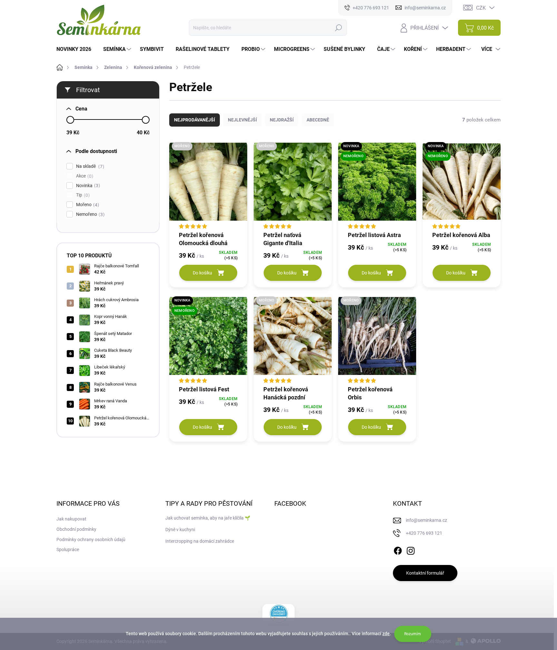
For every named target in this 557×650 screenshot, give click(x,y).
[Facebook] (398, 549)
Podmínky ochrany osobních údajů (90, 539)
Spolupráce (67, 549)
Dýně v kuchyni (180, 529)
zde (386, 633)
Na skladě (89, 166)
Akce (84, 176)
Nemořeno (89, 214)
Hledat (338, 27)
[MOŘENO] (208, 185)
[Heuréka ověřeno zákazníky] (278, 613)
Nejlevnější (242, 119)
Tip (82, 195)
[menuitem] (76, 49)
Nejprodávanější (194, 119)
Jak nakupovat (71, 518)
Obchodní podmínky (76, 529)
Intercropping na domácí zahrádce (199, 541)
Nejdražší (282, 119)
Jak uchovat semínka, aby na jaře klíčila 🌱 (207, 518)
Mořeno (86, 204)
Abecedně (318, 119)
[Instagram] (410, 549)
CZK (481, 8)
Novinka (87, 185)
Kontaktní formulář (425, 573)
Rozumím (412, 634)
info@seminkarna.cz (426, 520)
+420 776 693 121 (424, 533)
